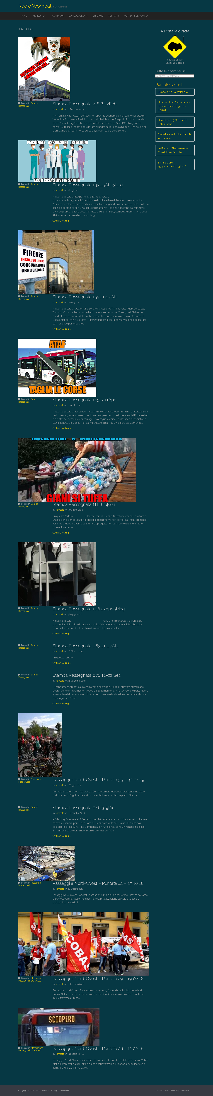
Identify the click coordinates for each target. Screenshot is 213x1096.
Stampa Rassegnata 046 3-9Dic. (84, 807)
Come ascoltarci (78, 16)
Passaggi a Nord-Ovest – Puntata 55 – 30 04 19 (98, 779)
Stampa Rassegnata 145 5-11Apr (84, 399)
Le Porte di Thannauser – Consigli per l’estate (173, 150)
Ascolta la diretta (175, 31)
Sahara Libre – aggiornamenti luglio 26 (172, 164)
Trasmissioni (56, 16)
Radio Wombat (35, 6)
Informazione (37, 978)
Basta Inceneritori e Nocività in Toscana (174, 136)
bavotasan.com (187, 1090)
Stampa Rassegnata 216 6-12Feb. (85, 103)
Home (24, 16)
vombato (60, 109)
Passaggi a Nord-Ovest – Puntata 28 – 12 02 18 (98, 1048)
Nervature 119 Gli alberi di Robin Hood (173, 122)
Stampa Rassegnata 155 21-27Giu (85, 297)
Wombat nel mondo (135, 16)
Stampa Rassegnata (28, 104)
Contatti (113, 16)
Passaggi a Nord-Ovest (29, 780)
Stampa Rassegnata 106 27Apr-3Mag (89, 608)
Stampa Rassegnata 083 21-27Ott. (86, 645)
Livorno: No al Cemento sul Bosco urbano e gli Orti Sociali (174, 106)
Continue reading (62, 220)
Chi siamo (98, 16)
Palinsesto (38, 16)
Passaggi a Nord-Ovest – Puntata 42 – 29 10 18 (98, 883)
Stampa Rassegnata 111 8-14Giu (84, 504)
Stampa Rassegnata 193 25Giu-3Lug (88, 185)
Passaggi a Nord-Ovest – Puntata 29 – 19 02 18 (98, 978)
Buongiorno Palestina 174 (173, 91)
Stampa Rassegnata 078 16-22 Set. (87, 675)
